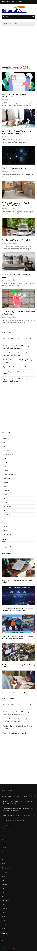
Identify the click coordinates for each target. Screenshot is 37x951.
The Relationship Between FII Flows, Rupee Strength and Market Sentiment (17, 347)
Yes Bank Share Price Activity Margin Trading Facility (17, 361)
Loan (5, 494)
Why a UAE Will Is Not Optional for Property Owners (17, 340)
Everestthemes (14, 949)
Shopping (6, 514)
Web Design (7, 534)
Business (8, 1)
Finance (5, 458)
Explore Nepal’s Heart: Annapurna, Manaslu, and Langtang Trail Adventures (19, 354)
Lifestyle (20, 1)
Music (5, 498)
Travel (3, 1)
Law (4, 486)
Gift (4, 466)
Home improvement (10, 474)
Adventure (6, 438)
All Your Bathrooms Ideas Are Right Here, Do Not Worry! (17, 204)
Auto (5, 442)
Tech (4, 522)
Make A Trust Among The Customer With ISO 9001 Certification (17, 132)
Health (5, 470)
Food (5, 462)
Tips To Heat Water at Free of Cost (17, 240)
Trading (5, 526)
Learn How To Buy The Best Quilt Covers (16, 276)
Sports (5, 518)
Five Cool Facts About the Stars (15, 168)
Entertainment (8, 454)
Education (14, 1)
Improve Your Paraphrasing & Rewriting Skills (14, 95)
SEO (4, 510)
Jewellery (6, 482)
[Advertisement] (18, 44)
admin (16, 99)
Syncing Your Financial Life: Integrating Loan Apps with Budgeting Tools (17, 380)
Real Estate (7, 506)
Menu (6, 17)
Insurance (6, 478)
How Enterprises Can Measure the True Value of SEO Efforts (19, 373)
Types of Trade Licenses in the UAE (14, 367)
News (5, 502)
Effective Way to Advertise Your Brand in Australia (18, 313)
